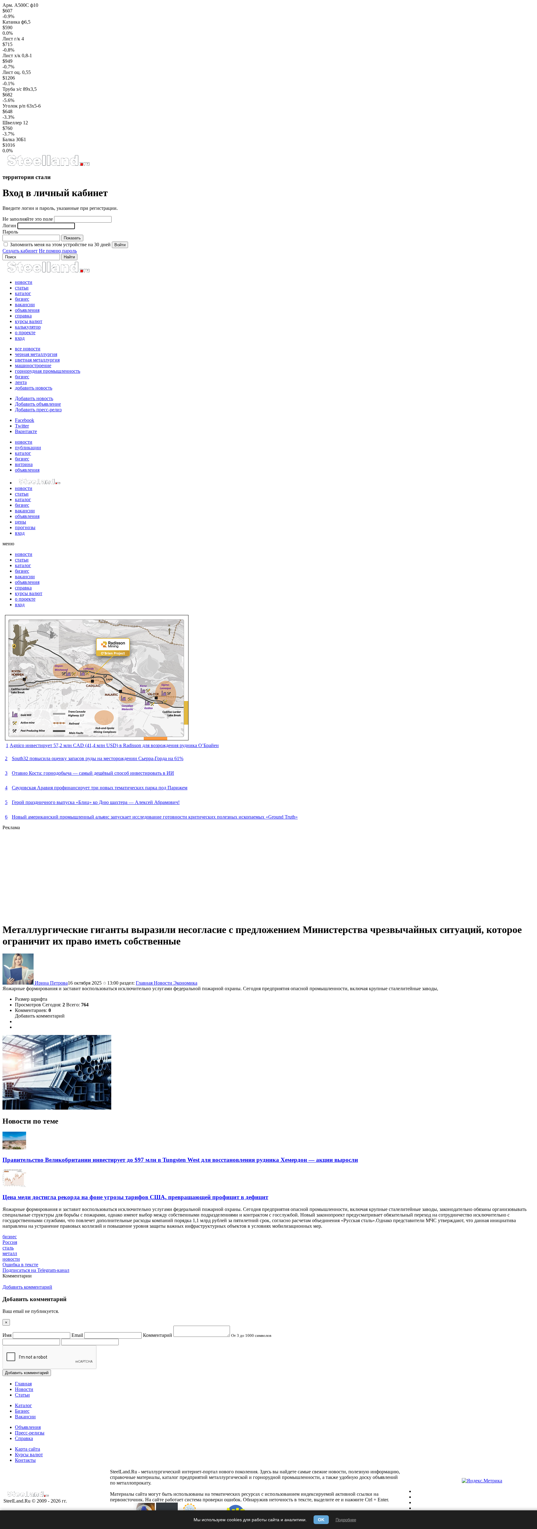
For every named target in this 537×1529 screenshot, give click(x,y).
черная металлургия (36, 354)
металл (9, 1253)
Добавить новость (34, 398)
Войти (120, 245)
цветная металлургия (37, 360)
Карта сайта (27, 1449)
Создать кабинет (20, 250)
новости (23, 282)
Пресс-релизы (29, 1432)
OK (321, 1519)
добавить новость (33, 387)
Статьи (22, 1394)
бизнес (22, 299)
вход (20, 338)
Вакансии (25, 1416)
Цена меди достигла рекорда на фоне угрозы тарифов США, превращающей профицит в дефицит (135, 1197)
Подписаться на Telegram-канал (35, 1270)
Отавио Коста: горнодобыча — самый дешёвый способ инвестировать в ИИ (93, 773)
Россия (9, 1242)
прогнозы (25, 527)
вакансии (25, 304)
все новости (27, 348)
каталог (23, 293)
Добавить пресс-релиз (38, 409)
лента (21, 382)
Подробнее (346, 1519)
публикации (28, 447)
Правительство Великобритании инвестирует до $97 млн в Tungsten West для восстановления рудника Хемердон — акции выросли (180, 1160)
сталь (8, 1247)
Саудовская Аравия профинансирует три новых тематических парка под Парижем (99, 787)
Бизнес (22, 1411)
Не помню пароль (58, 250)
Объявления (28, 1427)
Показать (72, 238)
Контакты (25, 1460)
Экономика (185, 983)
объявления (27, 310)
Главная (145, 983)
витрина (24, 464)
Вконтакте (26, 431)
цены (20, 521)
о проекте (25, 332)
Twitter (22, 425)
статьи (22, 287)
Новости (163, 983)
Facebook (24, 420)
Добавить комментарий (40, 1016)
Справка (24, 1438)
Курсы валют (29, 1454)
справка (23, 315)
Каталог (23, 1405)
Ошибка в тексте (20, 1264)
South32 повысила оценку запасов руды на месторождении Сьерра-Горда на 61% (97, 758)
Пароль (10, 231)
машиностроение (33, 365)
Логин (9, 225)
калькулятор (28, 327)
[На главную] (48, 165)
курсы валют (28, 321)
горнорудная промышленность (47, 371)
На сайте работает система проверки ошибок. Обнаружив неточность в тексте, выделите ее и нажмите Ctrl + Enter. (267, 1499)
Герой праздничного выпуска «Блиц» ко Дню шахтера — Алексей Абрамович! (96, 802)
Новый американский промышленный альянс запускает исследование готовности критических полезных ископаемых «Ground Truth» (155, 817)
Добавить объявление (38, 404)
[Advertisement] (188, 873)
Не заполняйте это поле (27, 219)
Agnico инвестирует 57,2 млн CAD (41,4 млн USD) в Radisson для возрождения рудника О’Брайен (114, 745)
